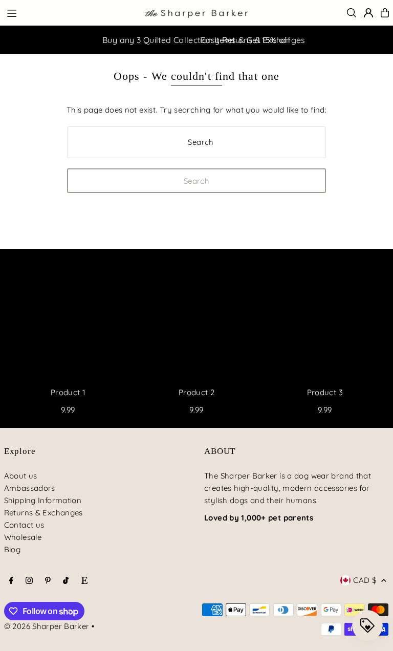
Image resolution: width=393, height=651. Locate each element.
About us (20, 476)
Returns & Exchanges (43, 512)
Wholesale (22, 537)
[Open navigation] (71, 12)
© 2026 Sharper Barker (47, 626)
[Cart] (385, 12)
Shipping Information (43, 500)
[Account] (368, 12)
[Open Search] (351, 12)
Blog (12, 549)
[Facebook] (11, 581)
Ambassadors (29, 488)
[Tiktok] (66, 581)
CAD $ (364, 580)
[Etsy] (84, 581)
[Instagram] (29, 581)
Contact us (24, 525)
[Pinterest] (48, 581)
